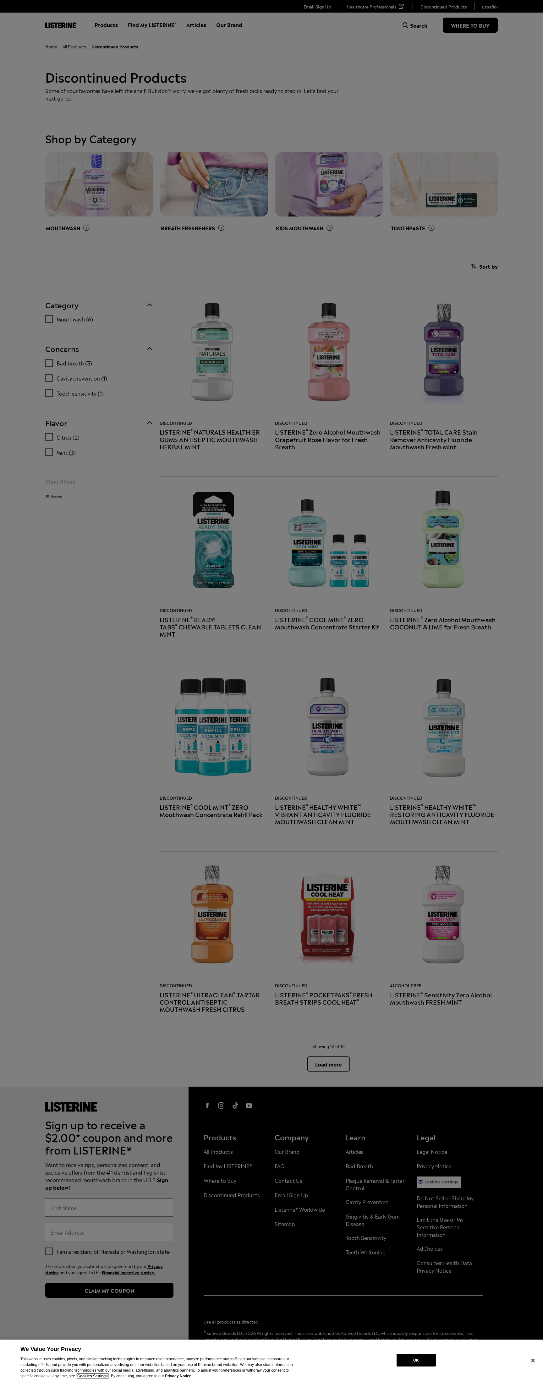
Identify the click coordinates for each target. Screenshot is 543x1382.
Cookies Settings (92, 1376)
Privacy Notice (178, 1376)
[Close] (533, 1360)
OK (416, 1360)
